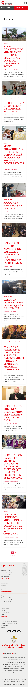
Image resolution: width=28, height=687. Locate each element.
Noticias (6, 43)
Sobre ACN (5, 578)
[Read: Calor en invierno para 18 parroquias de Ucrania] (14, 286)
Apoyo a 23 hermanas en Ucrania (13, 206)
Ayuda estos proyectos (9, 98)
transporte (6, 100)
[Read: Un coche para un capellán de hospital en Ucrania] (14, 88)
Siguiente (14, 556)
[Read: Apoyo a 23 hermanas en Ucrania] (14, 190)
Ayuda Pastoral (18, 98)
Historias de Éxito (8, 199)
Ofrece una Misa (6, 7)
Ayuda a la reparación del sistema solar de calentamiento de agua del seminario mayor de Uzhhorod (14, 358)
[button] (25, 3)
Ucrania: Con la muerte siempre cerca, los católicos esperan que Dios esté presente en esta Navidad (13, 466)
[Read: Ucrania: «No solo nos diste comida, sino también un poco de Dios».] (14, 393)
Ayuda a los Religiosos (9, 341)
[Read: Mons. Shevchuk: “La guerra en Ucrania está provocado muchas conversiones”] (14, 133)
